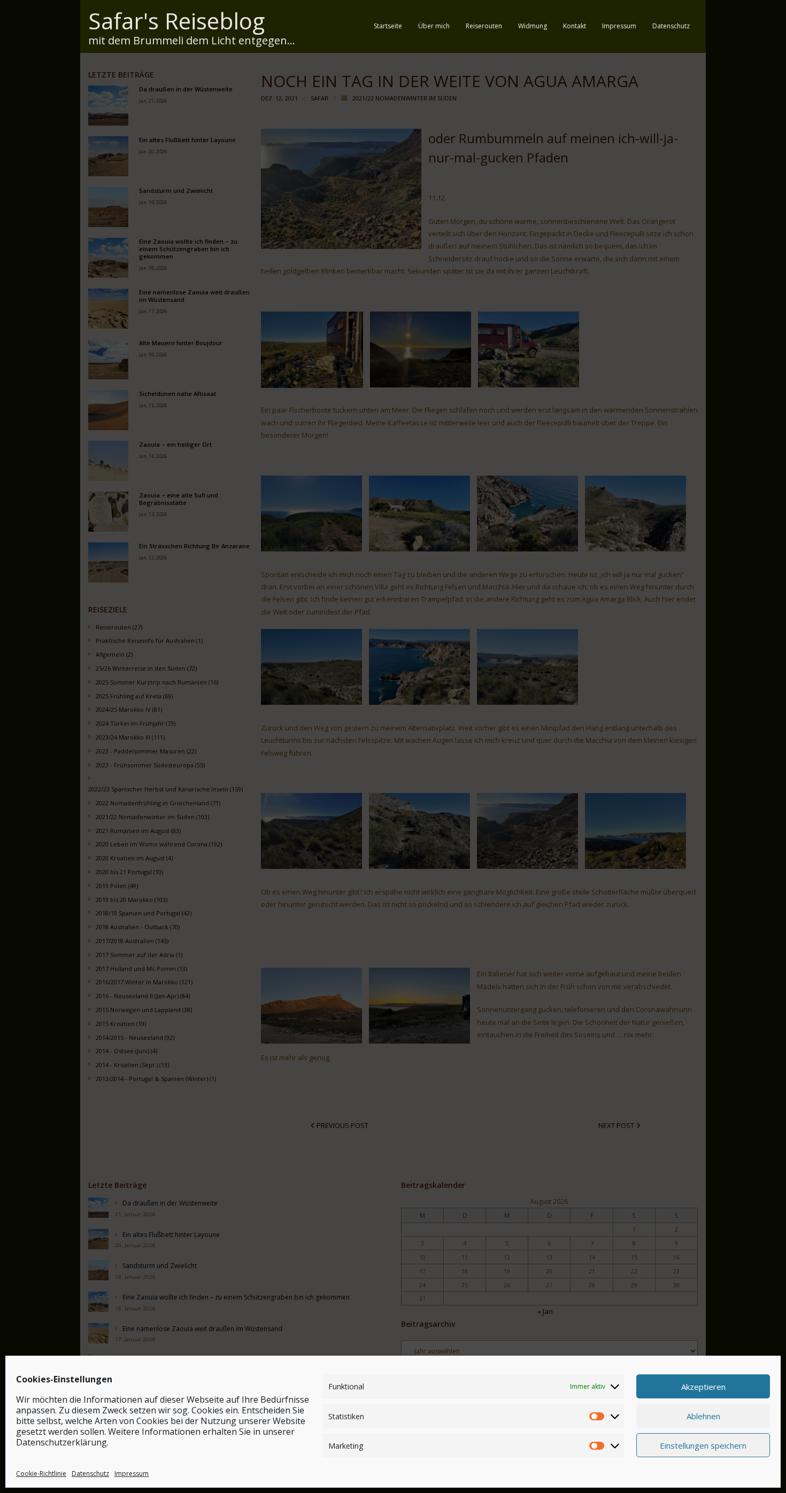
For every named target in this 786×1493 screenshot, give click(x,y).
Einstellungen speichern (703, 1445)
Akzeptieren (703, 1386)
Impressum (131, 1473)
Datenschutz (90, 1473)
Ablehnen (703, 1415)
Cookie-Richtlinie (41, 1473)
